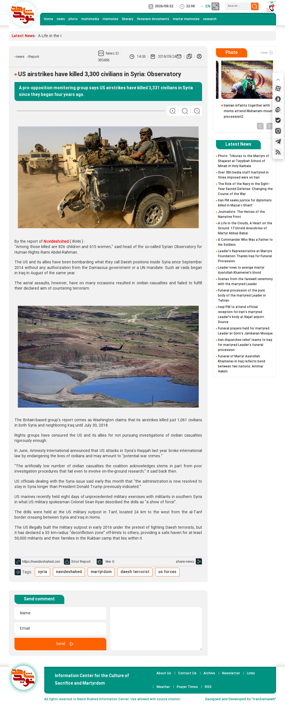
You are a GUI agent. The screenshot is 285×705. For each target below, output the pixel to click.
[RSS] (278, 152)
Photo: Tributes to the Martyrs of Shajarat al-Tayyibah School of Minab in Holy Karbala (243, 161)
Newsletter (231, 673)
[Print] (199, 56)
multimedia (90, 19)
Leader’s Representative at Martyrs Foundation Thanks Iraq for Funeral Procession (245, 256)
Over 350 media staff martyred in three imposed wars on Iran (243, 175)
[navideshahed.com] (23, 13)
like (108, 561)
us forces (167, 572)
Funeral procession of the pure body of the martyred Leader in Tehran (242, 295)
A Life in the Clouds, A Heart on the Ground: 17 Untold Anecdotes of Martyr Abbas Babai (245, 228)
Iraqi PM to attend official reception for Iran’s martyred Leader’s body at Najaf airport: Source (241, 314)
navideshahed (69, 572)
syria (42, 572)
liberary (127, 19)
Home (48, 19)
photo (73, 19)
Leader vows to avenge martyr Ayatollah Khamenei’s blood (241, 270)
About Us (163, 673)
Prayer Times (187, 687)
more (265, 53)
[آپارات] (278, 88)
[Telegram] (278, 141)
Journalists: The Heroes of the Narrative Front (241, 214)
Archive (209, 673)
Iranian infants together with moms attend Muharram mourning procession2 (245, 111)
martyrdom (101, 572)
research (210, 19)
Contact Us (187, 673)
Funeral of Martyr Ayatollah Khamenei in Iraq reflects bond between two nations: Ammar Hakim (241, 364)
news (61, 19)
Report (33, 56)
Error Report (81, 561)
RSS (208, 687)
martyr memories (186, 19)
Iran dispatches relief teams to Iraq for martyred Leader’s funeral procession (245, 345)
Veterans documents (153, 19)
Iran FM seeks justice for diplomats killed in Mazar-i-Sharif (245, 203)
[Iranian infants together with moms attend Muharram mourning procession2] (244, 80)
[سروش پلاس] (278, 99)
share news (185, 561)
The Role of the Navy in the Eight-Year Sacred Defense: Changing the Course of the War (245, 189)
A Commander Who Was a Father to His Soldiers (245, 242)
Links (251, 673)
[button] (260, 125)
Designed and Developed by (240, 699)
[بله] (278, 120)
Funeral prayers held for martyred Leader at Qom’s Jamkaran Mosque (245, 331)
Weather (163, 687)
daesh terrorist (135, 572)
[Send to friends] (179, 56)
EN (207, 6)
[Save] (189, 56)
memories (110, 19)
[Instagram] (278, 131)
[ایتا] (278, 110)
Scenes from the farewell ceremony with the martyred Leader (245, 282)
